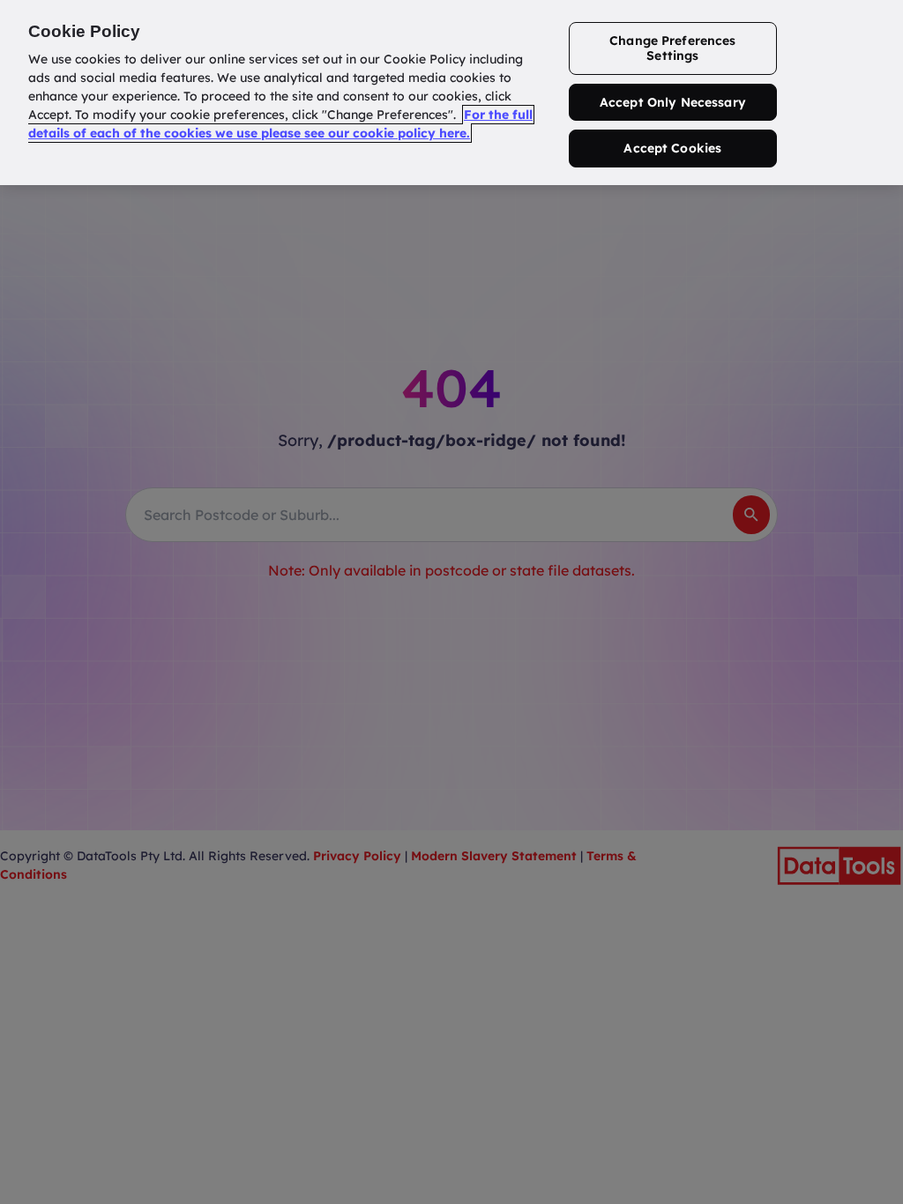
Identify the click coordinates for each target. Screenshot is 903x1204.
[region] (451, 92)
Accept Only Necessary (673, 102)
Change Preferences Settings (672, 48)
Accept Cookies (672, 148)
